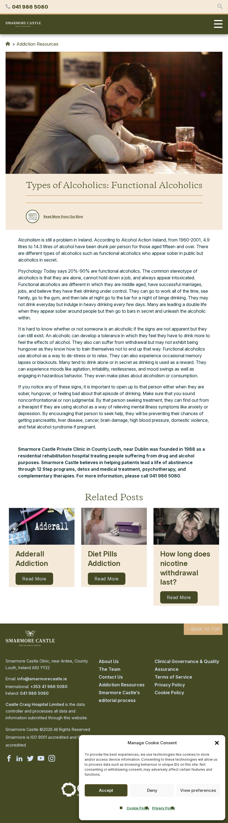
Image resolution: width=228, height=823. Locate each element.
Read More (34, 578)
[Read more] (42, 526)
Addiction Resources (37, 44)
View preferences (198, 790)
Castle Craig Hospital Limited (35, 704)
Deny (152, 790)
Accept (106, 790)
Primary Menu (216, 24)
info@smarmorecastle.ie (42, 678)
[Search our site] (219, 7)
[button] (217, 743)
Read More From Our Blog (63, 216)
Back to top (205, 629)
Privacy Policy (163, 808)
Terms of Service (173, 677)
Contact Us (111, 677)
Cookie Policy (138, 808)
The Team (109, 669)
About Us (109, 661)
